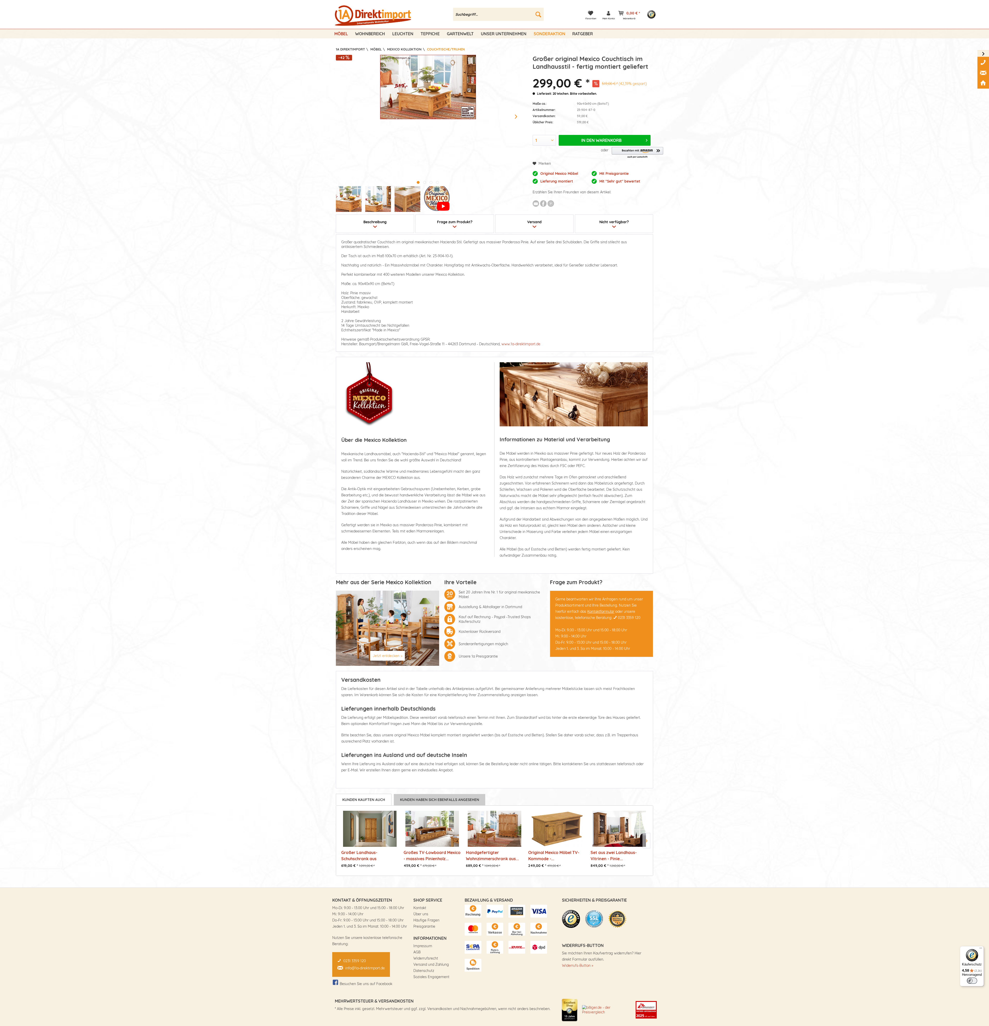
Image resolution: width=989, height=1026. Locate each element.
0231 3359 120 (629, 617)
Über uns (420, 914)
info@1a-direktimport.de (365, 968)
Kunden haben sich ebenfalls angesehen (439, 799)
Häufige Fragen (426, 920)
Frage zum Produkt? (454, 222)
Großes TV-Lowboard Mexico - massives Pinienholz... (432, 855)
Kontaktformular (600, 611)
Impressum (422, 946)
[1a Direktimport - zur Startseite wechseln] (374, 15)
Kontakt (419, 908)
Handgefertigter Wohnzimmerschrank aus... (492, 855)
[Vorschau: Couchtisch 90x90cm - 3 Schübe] (349, 199)
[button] (637, 153)
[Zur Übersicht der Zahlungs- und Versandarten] (473, 911)
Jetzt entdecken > (387, 655)
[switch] (972, 981)
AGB (417, 952)
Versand (534, 222)
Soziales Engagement (431, 977)
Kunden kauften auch (363, 799)
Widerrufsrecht (425, 958)
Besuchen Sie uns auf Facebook (366, 983)
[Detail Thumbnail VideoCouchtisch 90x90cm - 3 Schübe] (437, 199)
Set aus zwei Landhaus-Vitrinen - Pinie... (614, 855)
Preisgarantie (424, 926)
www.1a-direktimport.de (520, 344)
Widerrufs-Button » (577, 965)
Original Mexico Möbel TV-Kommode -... (553, 855)
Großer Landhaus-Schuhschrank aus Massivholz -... (359, 855)
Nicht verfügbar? (614, 222)
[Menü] (981, 949)
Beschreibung (375, 222)
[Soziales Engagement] (646, 1010)
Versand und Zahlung (431, 964)
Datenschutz (423, 970)
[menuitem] (498, 14)
